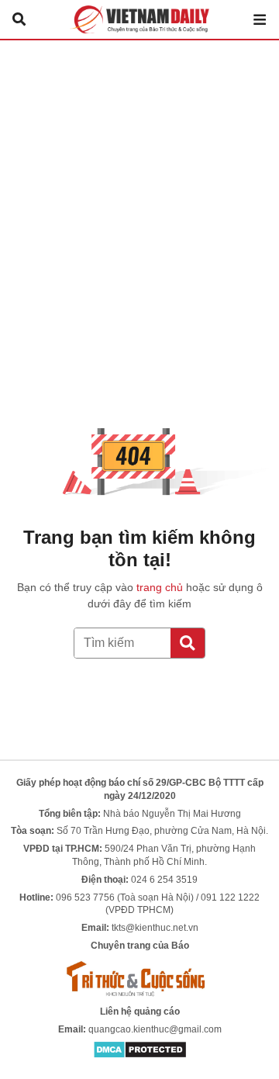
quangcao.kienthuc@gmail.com (155, 1029)
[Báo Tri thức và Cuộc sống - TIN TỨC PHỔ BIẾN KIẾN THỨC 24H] (139, 978)
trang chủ (159, 587)
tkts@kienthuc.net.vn (155, 927)
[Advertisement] (139, 187)
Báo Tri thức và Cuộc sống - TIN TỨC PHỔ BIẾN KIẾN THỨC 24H (139, 19)
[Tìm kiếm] (187, 643)
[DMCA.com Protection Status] (140, 1049)
